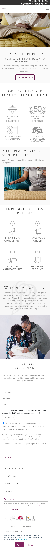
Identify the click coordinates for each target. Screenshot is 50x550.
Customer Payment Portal (34, 4)
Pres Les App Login (38, 1)
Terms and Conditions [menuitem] (13, 531)
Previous (4, 184)
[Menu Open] (47, 9)
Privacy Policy (40, 505)
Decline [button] (30, 545)
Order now (24, 77)
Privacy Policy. (16, 446)
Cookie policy (22, 539)
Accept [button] (19, 545)
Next (46, 184)
